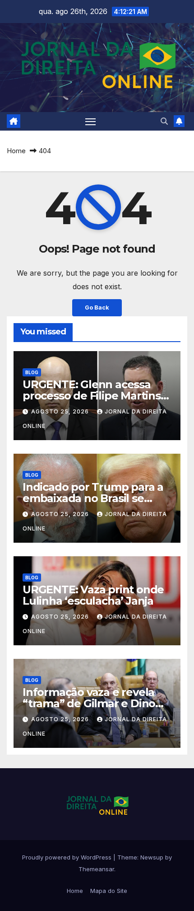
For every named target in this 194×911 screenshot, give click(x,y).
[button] (164, 121)
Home (16, 150)
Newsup (151, 857)
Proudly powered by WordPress (67, 857)
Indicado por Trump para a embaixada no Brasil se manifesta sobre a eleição (93, 498)
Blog (31, 372)
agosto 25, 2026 (61, 411)
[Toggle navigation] (91, 121)
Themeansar (96, 869)
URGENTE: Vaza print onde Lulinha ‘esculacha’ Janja (93, 595)
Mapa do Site (108, 890)
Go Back (97, 307)
